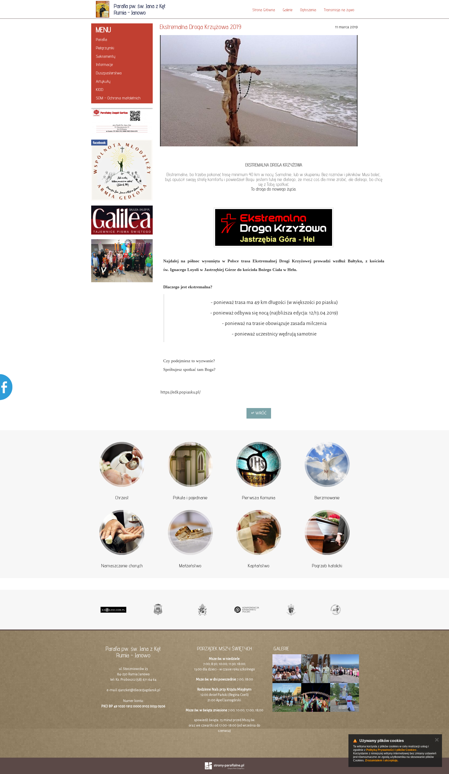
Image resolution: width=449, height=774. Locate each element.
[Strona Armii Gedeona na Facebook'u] (122, 170)
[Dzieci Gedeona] (122, 260)
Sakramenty (105, 56)
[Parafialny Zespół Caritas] (122, 121)
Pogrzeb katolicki (327, 565)
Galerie (287, 9)
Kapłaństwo (258, 565)
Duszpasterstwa (109, 72)
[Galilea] (122, 220)
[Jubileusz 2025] (335, 609)
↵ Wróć (258, 413)
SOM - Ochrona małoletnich (118, 97)
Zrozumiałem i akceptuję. (381, 760)
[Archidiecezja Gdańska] (158, 609)
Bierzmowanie (327, 497)
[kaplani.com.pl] (113, 609)
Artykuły (103, 81)
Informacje (104, 64)
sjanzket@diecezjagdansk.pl (139, 690)
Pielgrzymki (105, 47)
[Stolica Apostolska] (202, 609)
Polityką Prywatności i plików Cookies (391, 750)
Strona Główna (263, 9)
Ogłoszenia (308, 9)
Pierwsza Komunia (258, 497)
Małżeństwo (190, 565)
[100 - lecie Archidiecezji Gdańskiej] (291, 609)
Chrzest (122, 497)
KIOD (99, 89)
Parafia (101, 39)
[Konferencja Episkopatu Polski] (247, 609)
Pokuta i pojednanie (190, 497)
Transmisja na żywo (339, 9)
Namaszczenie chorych (122, 565)
